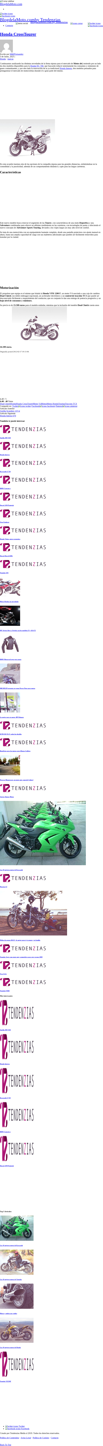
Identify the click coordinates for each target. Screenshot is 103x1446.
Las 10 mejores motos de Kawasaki (11, 870)
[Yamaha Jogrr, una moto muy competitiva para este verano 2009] (23, 951)
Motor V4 (37, 404)
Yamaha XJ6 (4, 573)
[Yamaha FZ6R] (23, 985)
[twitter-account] (6, 13)
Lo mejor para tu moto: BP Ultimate (12, 717)
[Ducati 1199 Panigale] (23, 500)
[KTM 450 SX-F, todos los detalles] (23, 729)
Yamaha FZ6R (5, 991)
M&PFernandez (16, 54)
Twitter (21, 1426)
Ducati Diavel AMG (6, 556)
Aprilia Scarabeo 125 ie (10, 411)
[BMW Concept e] (23, 483)
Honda (3, 59)
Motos (44, 404)
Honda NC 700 (36, 66)
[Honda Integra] (23, 449)
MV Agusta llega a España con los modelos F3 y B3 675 (18, 630)
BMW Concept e (5, 488)
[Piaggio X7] (23, 881)
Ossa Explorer (4, 522)
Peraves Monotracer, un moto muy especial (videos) (16, 780)
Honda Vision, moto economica (10, 539)
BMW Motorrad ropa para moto (10, 659)
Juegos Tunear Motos (7, 797)
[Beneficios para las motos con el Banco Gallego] (23, 745)
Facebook (25, 1429)
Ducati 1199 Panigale (7, 505)
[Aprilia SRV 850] (23, 432)
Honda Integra (66, 68)
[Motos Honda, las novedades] (10, 596)
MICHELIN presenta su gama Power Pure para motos (17, 688)
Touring (61, 404)
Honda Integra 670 (8, 416)
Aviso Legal (26, 1438)
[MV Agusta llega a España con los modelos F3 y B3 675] (10, 625)
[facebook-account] (7, 16)
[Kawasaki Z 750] (23, 466)
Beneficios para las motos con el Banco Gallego (15, 751)
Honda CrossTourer (24, 404)
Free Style (3, 974)
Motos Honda (52, 404)
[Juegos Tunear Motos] (23, 791)
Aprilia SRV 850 (5, 438)
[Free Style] (23, 968)
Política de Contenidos (9, 1438)
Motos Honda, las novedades (9, 601)
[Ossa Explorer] (23, 517)
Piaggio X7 (3, 887)
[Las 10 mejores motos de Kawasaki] (43, 864)
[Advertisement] (51, 93)
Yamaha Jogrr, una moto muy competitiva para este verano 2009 (21, 957)
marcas (10, 59)
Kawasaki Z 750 (5, 471)
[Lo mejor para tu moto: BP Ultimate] (10, 712)
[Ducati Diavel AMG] (23, 550)
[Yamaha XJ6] (23, 567)
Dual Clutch (5, 404)
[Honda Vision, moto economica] (23, 533)
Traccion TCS (71, 404)
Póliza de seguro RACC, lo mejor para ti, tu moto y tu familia (20, 940)
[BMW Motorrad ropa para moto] (10, 654)
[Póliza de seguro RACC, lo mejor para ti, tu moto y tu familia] (33, 935)
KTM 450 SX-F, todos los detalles (11, 734)
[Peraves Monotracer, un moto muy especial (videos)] (10, 774)
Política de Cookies (41, 1438)
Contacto (9, 25)
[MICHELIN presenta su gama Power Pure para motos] (10, 683)
